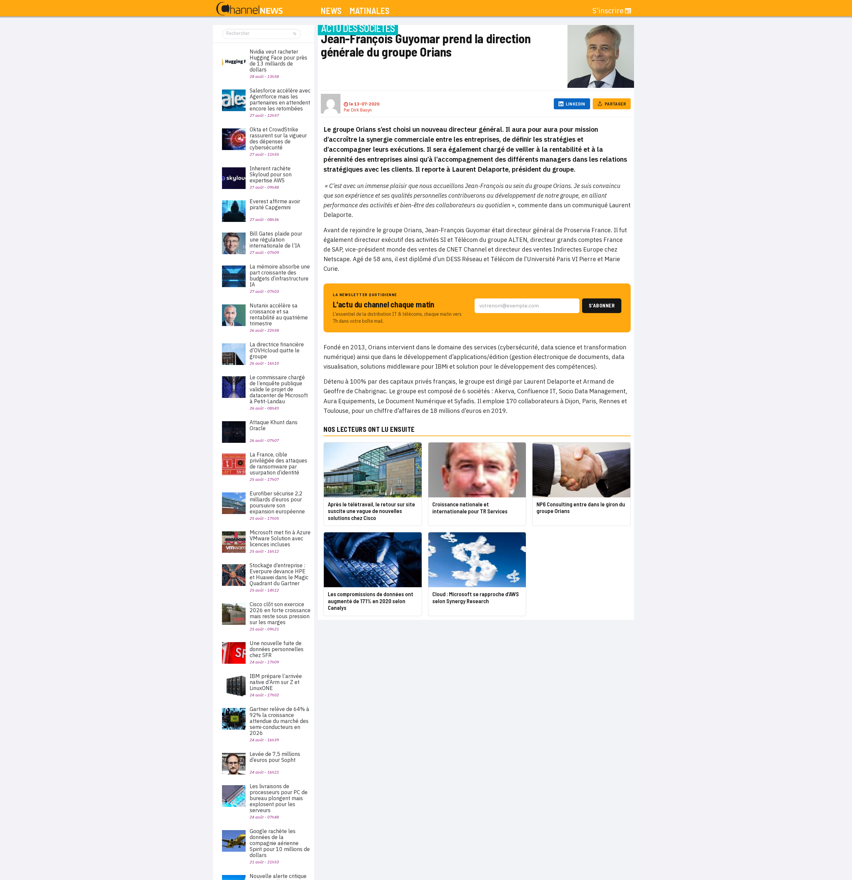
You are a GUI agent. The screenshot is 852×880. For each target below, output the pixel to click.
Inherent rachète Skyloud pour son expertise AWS (271, 174)
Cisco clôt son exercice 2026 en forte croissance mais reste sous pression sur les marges (280, 613)
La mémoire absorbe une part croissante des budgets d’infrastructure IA (280, 275)
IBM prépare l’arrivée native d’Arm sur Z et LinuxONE (276, 682)
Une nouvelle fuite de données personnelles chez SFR (277, 649)
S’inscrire (608, 10)
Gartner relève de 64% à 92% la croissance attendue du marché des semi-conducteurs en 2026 (279, 721)
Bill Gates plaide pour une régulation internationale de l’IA (276, 239)
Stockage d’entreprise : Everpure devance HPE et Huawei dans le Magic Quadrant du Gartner (279, 574)
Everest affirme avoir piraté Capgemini (275, 204)
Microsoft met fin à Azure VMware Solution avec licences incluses (280, 538)
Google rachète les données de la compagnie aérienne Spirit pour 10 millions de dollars (280, 843)
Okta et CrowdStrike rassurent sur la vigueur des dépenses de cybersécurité (278, 138)
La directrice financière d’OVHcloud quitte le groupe (277, 350)
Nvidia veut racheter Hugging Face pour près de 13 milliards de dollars (278, 60)
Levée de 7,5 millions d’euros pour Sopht (275, 757)
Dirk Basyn (361, 110)
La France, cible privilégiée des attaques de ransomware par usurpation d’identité (278, 463)
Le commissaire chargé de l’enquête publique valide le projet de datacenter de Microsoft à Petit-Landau (279, 389)
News (330, 11)
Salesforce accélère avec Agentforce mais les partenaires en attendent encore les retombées (280, 99)
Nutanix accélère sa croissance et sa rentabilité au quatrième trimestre (279, 314)
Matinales (369, 11)
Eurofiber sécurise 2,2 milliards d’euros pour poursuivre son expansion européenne (277, 502)
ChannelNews (249, 9)
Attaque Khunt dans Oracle (274, 425)
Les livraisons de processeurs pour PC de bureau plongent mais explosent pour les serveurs (279, 798)
